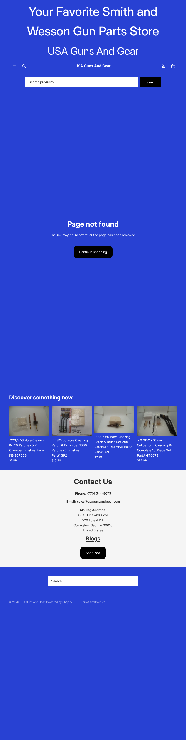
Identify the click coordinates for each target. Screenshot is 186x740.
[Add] (42, 429)
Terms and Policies (93, 602)
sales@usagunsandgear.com (98, 501)
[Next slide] (44, 421)
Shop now (93, 553)
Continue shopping (93, 252)
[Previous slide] (14, 421)
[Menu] (14, 66)
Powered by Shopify (59, 602)
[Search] (24, 66)
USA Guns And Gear (32, 602)
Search (150, 82)
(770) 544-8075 (99, 493)
